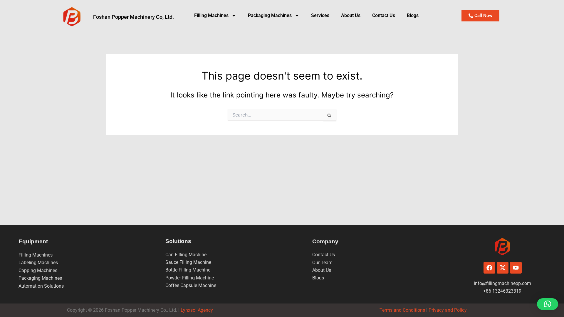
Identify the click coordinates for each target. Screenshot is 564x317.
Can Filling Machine (186, 254)
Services (320, 15)
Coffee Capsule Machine (190, 285)
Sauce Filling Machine (188, 262)
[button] (547, 304)
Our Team (322, 262)
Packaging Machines (40, 278)
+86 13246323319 (502, 291)
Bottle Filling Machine (187, 270)
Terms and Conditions (402, 310)
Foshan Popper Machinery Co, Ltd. (133, 17)
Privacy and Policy (447, 310)
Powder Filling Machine (189, 278)
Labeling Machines (38, 262)
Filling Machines (211, 15)
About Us (350, 15)
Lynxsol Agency (198, 310)
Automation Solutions (41, 286)
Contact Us (383, 15)
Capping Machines (38, 270)
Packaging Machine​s (270, 15)
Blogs (413, 15)
